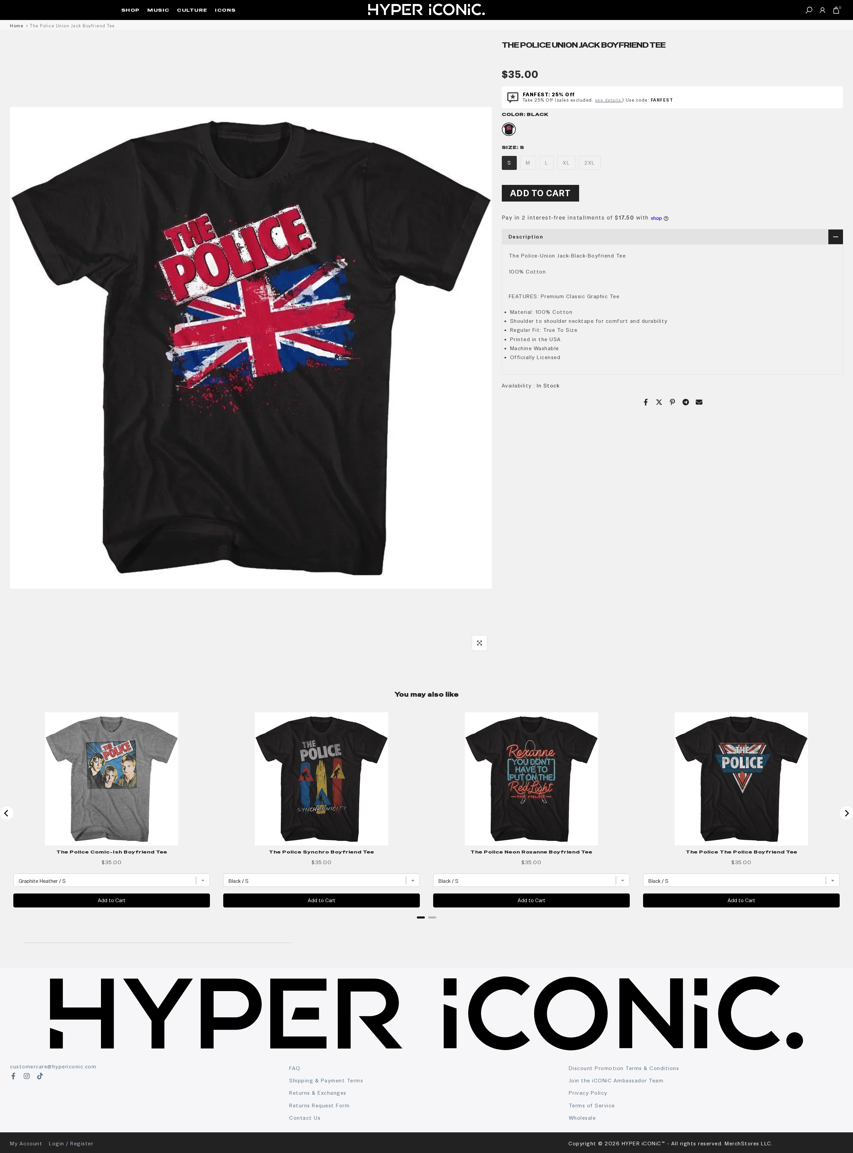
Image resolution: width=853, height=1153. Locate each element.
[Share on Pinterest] (672, 402)
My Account (26, 1143)
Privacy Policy (588, 1092)
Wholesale (582, 1117)
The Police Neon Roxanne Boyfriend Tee (531, 852)
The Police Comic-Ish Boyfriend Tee (111, 852)
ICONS (225, 10)
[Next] (846, 813)
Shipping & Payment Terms (326, 1080)
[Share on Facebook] (645, 402)
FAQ (295, 1068)
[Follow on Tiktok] (40, 1076)
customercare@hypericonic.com (53, 1066)
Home (16, 26)
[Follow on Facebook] (13, 1076)
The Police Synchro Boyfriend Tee (321, 852)
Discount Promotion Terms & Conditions (624, 1068)
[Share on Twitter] (659, 402)
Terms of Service (592, 1105)
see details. (608, 100)
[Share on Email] (699, 402)
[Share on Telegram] (685, 402)
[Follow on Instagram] (26, 1076)
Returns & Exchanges (318, 1092)
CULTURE (192, 10)
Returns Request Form (319, 1105)
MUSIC (158, 10)
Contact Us (305, 1117)
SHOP (130, 10)
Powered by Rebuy (426, 926)
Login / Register (71, 1143)
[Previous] (6, 813)
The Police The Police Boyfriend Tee (741, 852)
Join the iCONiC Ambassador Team (616, 1080)
